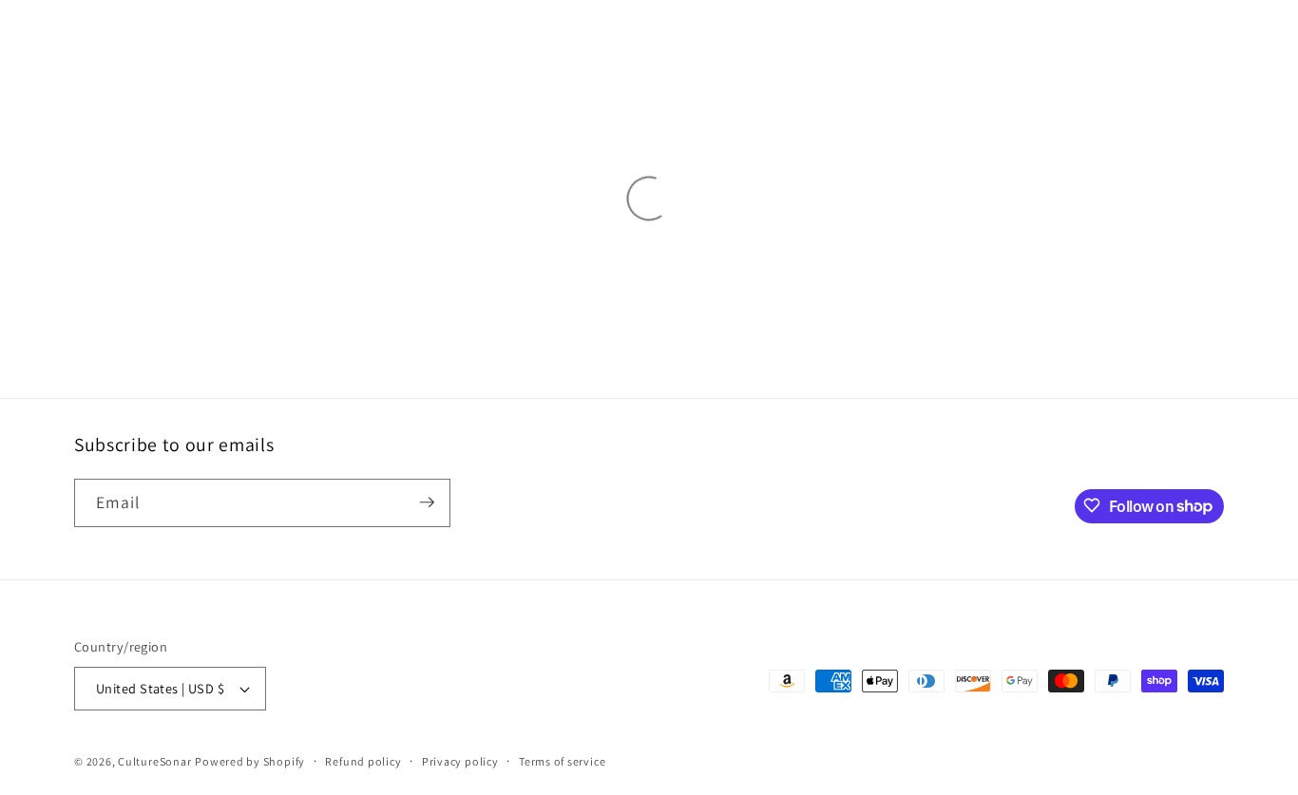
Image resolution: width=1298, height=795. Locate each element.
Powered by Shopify (250, 761)
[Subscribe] (426, 502)
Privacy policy (460, 761)
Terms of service (562, 761)
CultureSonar (154, 761)
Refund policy (363, 761)
